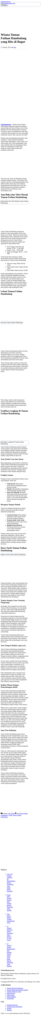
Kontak (9, 1008)
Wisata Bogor (11, 993)
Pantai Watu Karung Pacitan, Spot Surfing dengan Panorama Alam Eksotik (10, 902)
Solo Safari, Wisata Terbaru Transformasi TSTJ (11, 918)
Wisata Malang (11, 997)
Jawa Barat (11, 813)
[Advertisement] (14, 19)
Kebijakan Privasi (12, 1005)
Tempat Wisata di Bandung (15, 988)
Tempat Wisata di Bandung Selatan (17, 990)
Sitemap (9, 1010)
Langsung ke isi (5, 1)
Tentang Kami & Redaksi (14, 1006)
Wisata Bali (10, 998)
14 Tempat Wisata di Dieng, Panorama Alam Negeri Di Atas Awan (10, 933)
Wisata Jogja (10, 995)
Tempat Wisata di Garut (14, 991)
